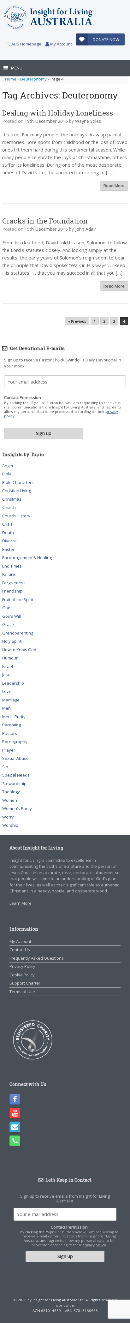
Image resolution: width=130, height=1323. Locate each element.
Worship (10, 825)
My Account (60, 44)
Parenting (11, 725)
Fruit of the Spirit (17, 599)
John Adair (85, 229)
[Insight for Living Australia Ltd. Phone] (14, 1140)
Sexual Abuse (15, 758)
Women (9, 800)
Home (10, 79)
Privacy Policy (22, 966)
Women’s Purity (17, 808)
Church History (16, 516)
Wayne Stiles (88, 121)
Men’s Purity (14, 716)
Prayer (8, 750)
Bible (7, 474)
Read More (114, 185)
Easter (8, 549)
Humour (10, 658)
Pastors (9, 733)
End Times (12, 566)
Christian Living (16, 490)
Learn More (20, 903)
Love (6, 691)
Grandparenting (17, 633)
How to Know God (19, 650)
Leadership (13, 683)
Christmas (11, 499)
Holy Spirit (11, 641)
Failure (8, 574)
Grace (8, 624)
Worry (8, 817)
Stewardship (14, 783)
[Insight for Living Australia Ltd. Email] (14, 1127)
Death (8, 532)
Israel (7, 666)
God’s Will (11, 616)
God (6, 608)
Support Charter (24, 983)
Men (6, 708)
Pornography (14, 741)
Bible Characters (18, 482)
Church (9, 507)
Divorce (9, 541)
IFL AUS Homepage (23, 44)
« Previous (77, 321)
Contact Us (19, 949)
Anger (8, 465)
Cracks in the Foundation (45, 220)
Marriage (11, 700)
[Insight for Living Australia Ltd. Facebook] (14, 1099)
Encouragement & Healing (27, 557)
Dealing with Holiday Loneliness (57, 112)
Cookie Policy (22, 975)
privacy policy (94, 1245)
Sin (5, 767)
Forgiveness (14, 583)
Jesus (7, 674)
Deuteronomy (33, 79)
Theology (11, 792)
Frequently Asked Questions (36, 958)
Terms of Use (22, 991)
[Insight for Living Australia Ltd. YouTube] (14, 1113)
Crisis (7, 524)
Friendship (12, 591)
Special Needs (16, 775)
